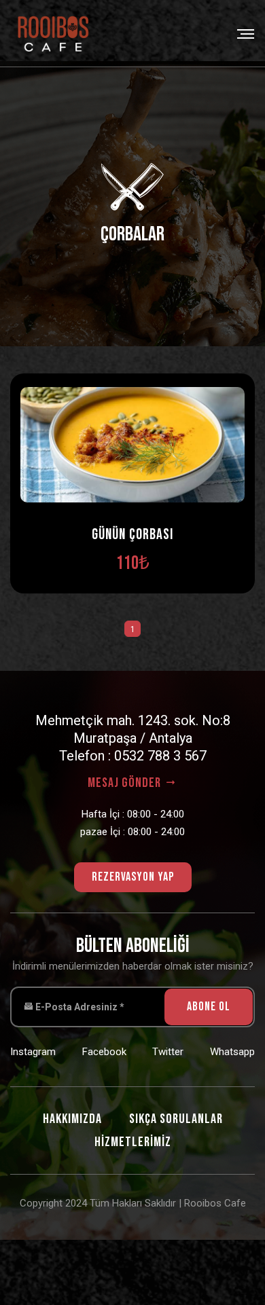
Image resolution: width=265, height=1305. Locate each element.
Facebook (104, 1052)
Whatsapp (232, 1052)
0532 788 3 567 (160, 756)
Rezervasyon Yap (133, 877)
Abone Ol (208, 1006)
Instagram (33, 1052)
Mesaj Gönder (126, 783)
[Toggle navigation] (241, 34)
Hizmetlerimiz (132, 1142)
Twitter (167, 1052)
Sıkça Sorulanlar (176, 1119)
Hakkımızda (72, 1119)
